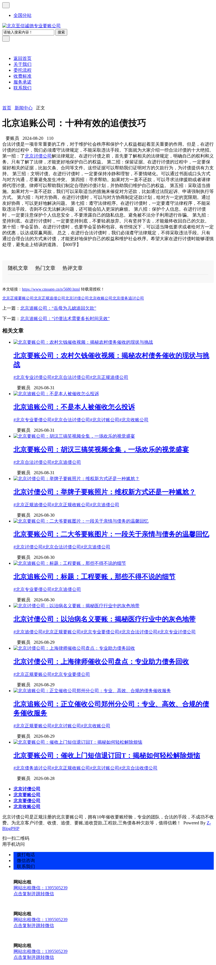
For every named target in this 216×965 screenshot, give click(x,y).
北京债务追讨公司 (128, 298)
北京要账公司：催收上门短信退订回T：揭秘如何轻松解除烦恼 (107, 755)
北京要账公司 (27, 794)
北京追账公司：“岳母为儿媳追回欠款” (58, 308)
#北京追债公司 (66, 462)
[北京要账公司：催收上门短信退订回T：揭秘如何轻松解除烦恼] (78, 742)
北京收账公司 (100, 298)
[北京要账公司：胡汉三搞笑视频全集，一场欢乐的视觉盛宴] (74, 436)
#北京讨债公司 (28, 547)
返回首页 (23, 58)
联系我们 (23, 88)
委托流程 (23, 70)
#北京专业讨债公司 (33, 377)
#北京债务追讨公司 (33, 768)
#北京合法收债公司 (138, 768)
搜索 (61, 32)
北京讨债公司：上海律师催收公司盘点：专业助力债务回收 (101, 661)
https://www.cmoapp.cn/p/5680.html (51, 289)
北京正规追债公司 (49, 298)
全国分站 (23, 15)
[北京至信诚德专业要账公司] (31, 25)
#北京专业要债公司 (33, 419)
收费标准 (23, 76)
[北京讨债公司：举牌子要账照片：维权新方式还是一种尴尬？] (77, 478)
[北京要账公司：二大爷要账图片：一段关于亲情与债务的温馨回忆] (81, 521)
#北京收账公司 (133, 419)
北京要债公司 (27, 800)
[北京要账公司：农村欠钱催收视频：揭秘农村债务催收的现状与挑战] (83, 342)
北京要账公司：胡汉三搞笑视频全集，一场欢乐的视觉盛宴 (101, 449)
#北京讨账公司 (104, 419)
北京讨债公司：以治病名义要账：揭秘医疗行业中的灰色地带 (105, 619)
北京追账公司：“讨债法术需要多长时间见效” (65, 318)
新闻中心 (24, 107)
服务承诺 (23, 82)
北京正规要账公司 (18, 298)
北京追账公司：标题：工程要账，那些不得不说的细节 (95, 576)
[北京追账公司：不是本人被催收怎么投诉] (56, 393)
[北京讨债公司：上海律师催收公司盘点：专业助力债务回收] (74, 648)
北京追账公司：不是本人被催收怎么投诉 (74, 407)
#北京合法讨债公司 (71, 377)
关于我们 (23, 64)
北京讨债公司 (38, 156)
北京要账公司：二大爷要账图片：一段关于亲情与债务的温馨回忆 (111, 534)
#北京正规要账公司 (62, 631)
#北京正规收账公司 (71, 504)
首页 (6, 107)
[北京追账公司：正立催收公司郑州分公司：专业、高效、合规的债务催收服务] (92, 690)
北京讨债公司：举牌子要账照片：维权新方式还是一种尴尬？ (105, 492)
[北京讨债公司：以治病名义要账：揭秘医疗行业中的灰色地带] (77, 605)
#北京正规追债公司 (109, 377)
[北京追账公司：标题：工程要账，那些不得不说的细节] (70, 563)
